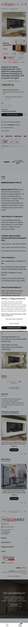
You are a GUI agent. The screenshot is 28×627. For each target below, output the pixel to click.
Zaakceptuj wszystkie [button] (14, 328)
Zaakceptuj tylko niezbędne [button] (14, 319)
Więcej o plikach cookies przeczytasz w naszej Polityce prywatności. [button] (13, 314)
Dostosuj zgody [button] (14, 323)
